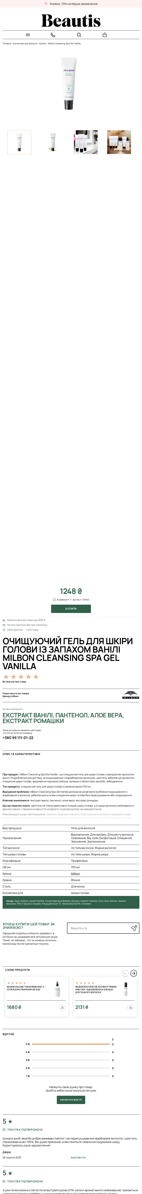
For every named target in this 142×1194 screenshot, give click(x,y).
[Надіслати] (134, 928)
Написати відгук (71, 1099)
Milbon (75, 874)
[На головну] (71, 26)
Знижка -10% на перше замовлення (73, 4)
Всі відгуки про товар (14, 681)
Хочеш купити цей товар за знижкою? (29, 926)
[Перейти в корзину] (105, 35)
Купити (70, 608)
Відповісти (78, 1157)
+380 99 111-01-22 (18, 737)
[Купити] (62, 1007)
